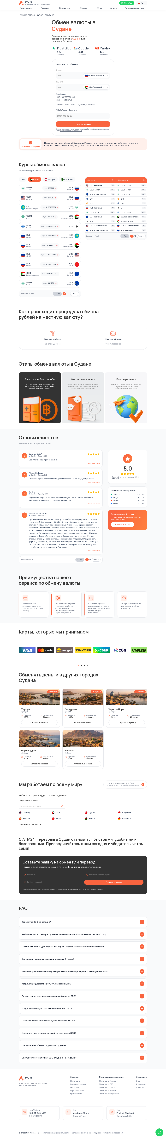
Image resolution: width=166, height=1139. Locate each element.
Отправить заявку (83, 124)
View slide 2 (81, 665)
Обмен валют (75, 1081)
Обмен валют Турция (107, 1087)
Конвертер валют (26, 8)
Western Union (75, 1087)
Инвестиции (141, 1084)
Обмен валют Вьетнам (108, 1090)
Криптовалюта (76, 1093)
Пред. (58, 294)
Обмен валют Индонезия (109, 1093)
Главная (23, 15)
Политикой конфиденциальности (97, 129)
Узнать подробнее (52, 344)
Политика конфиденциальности (55, 1133)
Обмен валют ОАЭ (106, 1084)
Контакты (113, 8)
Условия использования (113, 1133)
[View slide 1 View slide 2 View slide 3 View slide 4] (83, 650)
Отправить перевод (39, 722)
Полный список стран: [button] (29, 824)
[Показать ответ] (142, 922)
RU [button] (142, 3)
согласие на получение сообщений (71, 131)
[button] (95, 75)
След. (74, 294)
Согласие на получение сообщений (86, 1133)
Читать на (94, 463)
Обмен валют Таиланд (107, 1081)
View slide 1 (78, 665)
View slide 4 (87, 665)
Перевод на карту (77, 1090)
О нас (99, 8)
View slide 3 (84, 665)
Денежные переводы (78, 1084)
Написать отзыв (122, 524)
